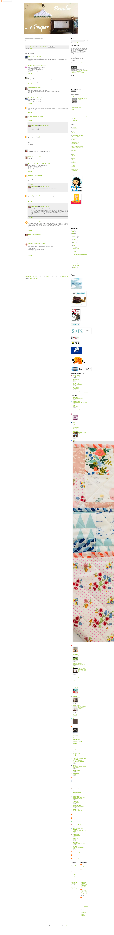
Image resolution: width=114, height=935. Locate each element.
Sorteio (73, 96)
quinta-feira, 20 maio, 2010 (35, 77)
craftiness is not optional (77, 409)
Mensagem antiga (65, 276)
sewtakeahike (75, 683)
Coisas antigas (75, 128)
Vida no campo (75, 169)
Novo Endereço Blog (76, 802)
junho (74, 245)
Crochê (73, 132)
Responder (30, 73)
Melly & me (75, 714)
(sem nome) (74, 105)
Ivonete (29, 87)
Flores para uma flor (76, 825)
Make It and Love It (76, 739)
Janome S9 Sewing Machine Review (78, 677)
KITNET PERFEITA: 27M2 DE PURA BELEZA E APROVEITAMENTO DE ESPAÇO (78, 761)
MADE (74, 422)
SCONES (74, 774)
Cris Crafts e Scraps (32, 65)
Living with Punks (76, 680)
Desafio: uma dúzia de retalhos (77, 136)
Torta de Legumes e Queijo (77, 376)
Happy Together (76, 427)
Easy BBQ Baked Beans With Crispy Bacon (80, 402)
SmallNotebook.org (76, 391)
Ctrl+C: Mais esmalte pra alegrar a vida (79, 852)
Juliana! (29, 234)
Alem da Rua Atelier (76, 753)
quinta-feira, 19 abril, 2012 (37, 175)
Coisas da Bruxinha (76, 770)
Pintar (73, 161)
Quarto (73, 163)
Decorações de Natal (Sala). (77, 793)
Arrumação (74, 127)
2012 (73, 231)
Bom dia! (82, 866)
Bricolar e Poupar (34, 125)
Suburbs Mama (75, 654)
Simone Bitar (30, 136)
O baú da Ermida (76, 773)
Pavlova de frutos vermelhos (77, 384)
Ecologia (73, 140)
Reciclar (30, 48)
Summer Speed (75, 406)
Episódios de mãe (75, 142)
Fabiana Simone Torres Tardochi (34, 163)
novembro (75, 237)
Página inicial (48, 276)
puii (73, 737)
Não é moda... (74, 153)
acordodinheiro (74, 882)
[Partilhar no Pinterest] (54, 47)
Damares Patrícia (31, 243)
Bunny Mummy (75, 431)
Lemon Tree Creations (77, 726)
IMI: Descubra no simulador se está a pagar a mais (74, 867)
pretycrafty (75, 846)
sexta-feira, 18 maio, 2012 (36, 234)
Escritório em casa (75, 143)
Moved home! (75, 715)
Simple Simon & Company (77, 741)
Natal (73, 154)
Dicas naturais (74, 138)
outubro (74, 239)
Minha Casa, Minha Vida (77, 805)
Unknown (30, 175)
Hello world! (74, 380)
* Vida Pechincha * (76, 851)
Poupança (74, 162)
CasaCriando (75, 842)
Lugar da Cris (75, 838)
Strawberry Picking (81, 655)
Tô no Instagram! (75, 789)
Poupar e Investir (76, 379)
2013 (73, 230)
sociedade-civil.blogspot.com (75, 874)
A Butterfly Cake (75, 428)
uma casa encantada (76, 796)
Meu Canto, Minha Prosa (77, 821)
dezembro (75, 236)
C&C (73, 667)
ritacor (74, 440)
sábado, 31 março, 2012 (38, 116)
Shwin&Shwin (75, 397)
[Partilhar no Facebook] (52, 47)
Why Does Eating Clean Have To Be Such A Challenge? (82, 707)
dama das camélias (76, 858)
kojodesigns (75, 718)
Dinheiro (73, 139)
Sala (73, 167)
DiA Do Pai (74, 839)
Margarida (83, 865)
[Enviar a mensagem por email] (49, 47)
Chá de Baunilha (76, 687)
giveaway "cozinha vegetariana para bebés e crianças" (84, 885)
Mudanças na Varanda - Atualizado (78, 806)
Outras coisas (74, 157)
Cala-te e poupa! (76, 387)
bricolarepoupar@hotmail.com (80, 62)
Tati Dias (30, 156)
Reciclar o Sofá (76, 265)
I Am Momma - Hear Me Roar (78, 645)
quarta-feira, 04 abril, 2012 (45, 163)
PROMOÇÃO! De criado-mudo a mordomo (79, 843)
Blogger (66, 925)
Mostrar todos (86, 392)
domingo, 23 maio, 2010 (37, 97)
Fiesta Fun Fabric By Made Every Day (79, 664)
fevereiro (75, 267)
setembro (75, 240)
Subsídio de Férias (75, 883)
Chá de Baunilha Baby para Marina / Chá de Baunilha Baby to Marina (82, 689)
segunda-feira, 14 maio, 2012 (36, 221)
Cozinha (73, 131)
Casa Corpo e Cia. (76, 788)
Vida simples (74, 170)
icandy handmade (76, 676)
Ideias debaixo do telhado (77, 784)
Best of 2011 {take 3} (81, 727)
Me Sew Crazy (75, 735)
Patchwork (74, 158)
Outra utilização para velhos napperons (80, 254)
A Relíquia (75, 253)
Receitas (73, 165)
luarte (29, 56)
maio (74, 247)
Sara (29, 77)
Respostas (31, 123)
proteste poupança (83, 915)
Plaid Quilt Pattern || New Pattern (78, 398)
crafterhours (75, 743)
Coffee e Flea (83, 890)
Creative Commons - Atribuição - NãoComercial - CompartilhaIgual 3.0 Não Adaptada (79, 71)
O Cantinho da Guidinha (77, 792)
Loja (73, 151)
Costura (73, 130)
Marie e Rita (30, 97)
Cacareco (74, 765)
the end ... (79, 697)
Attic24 (74, 405)
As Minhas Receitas (76, 375)
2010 (73, 234)
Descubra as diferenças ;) (76, 107)
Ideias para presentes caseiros (77, 146)
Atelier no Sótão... (76, 814)
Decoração (74, 134)
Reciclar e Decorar (76, 748)
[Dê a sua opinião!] (50, 47)
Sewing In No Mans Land (77, 663)
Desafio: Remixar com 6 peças (77, 135)
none (29, 221)
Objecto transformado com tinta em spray (79, 116)
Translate (76, 42)
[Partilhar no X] (51, 47)
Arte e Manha (75, 801)
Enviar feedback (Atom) (34, 278)
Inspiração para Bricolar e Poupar (78, 147)
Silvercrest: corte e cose (76, 835)
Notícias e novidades (76, 388)
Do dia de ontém (76, 256)
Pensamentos (74, 159)
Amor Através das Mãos (77, 824)
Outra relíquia (74, 120)
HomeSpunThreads (76, 705)
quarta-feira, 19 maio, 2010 (36, 56)
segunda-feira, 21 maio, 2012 (40, 243)
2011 (73, 233)
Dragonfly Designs (76, 401)
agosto (74, 242)
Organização (74, 155)
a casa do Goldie (76, 777)
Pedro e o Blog (74, 865)
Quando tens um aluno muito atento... (79, 778)
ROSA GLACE (31, 116)
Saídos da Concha (76, 809)
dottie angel (75, 696)
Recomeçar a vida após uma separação (74, 877)
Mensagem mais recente (29, 276)
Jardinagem (74, 150)
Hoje (73, 109)
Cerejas (74, 251)
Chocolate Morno (76, 383)
